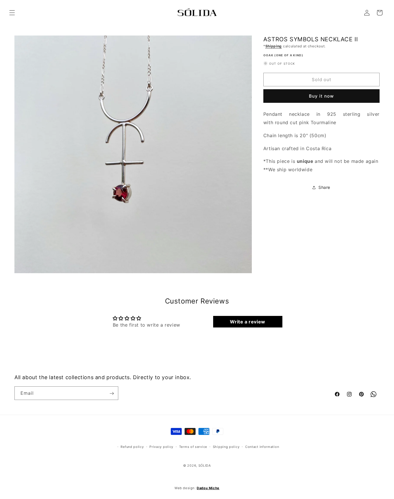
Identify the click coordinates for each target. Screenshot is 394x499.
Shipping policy (226, 447)
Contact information (262, 447)
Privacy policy (161, 447)
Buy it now (321, 96)
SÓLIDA (204, 465)
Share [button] (324, 187)
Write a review (247, 321)
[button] (12, 12)
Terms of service (193, 447)
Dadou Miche (208, 488)
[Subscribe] (111, 393)
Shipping (273, 46)
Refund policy (132, 447)
